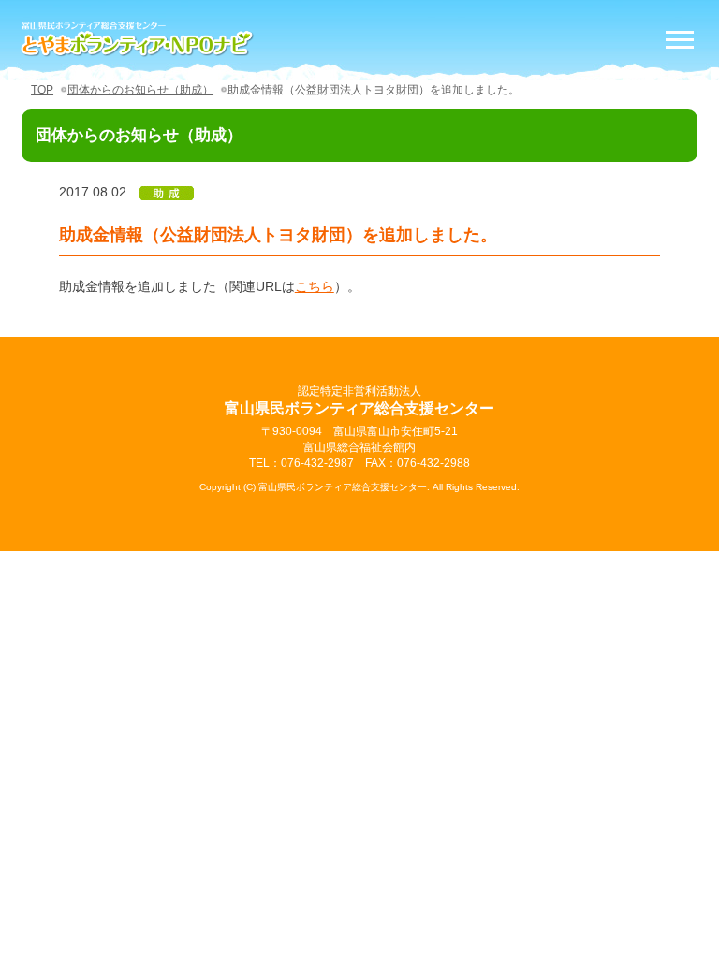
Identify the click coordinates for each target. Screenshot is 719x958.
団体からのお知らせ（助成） (140, 89)
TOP (42, 89)
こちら (314, 286)
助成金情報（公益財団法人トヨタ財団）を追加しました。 (373, 89)
